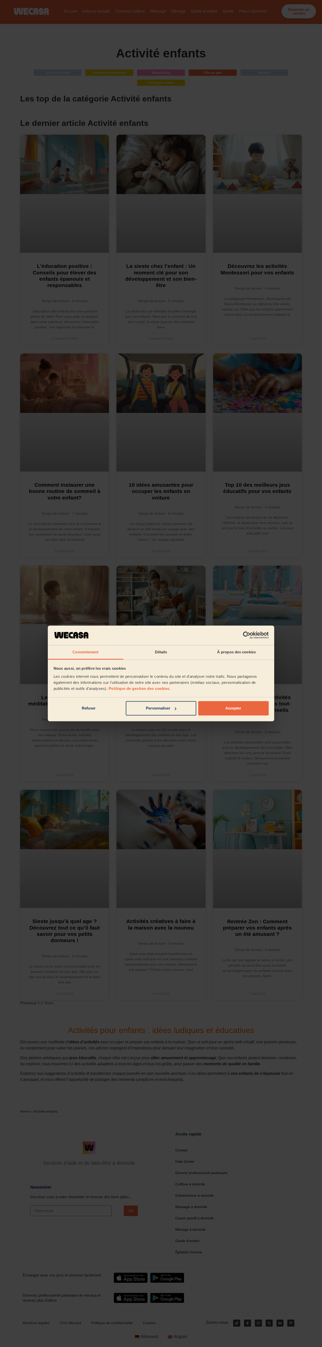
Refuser (89, 708)
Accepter (233, 708)
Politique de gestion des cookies (139, 688)
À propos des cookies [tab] (236, 652)
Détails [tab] (161, 652)
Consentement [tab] (85, 652)
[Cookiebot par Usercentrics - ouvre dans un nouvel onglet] (247, 635)
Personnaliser (158, 708)
